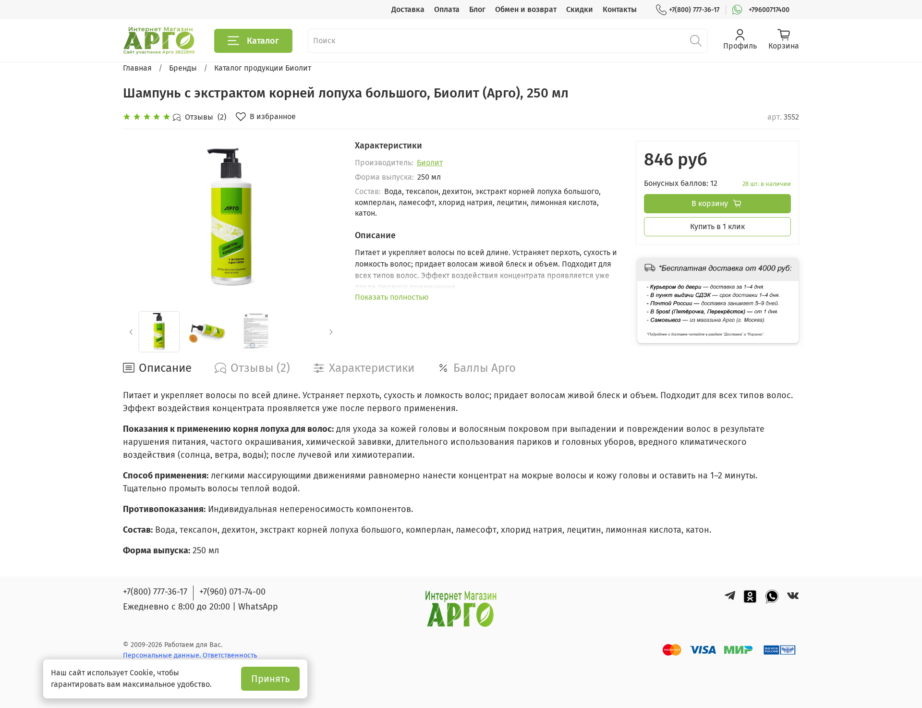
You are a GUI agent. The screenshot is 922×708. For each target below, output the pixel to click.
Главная (137, 68)
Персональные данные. (163, 655)
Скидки (579, 9)
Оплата (447, 9)
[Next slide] (324, 218)
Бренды (183, 68)
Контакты (620, 9)
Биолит (430, 162)
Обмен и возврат (526, 9)
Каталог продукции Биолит (262, 68)
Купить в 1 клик (717, 226)
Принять (270, 678)
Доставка (408, 9)
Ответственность (230, 655)
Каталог (263, 41)
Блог (477, 9)
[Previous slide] (138, 218)
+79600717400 (769, 10)
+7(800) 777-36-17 (694, 10)
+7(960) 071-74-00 (232, 591)
